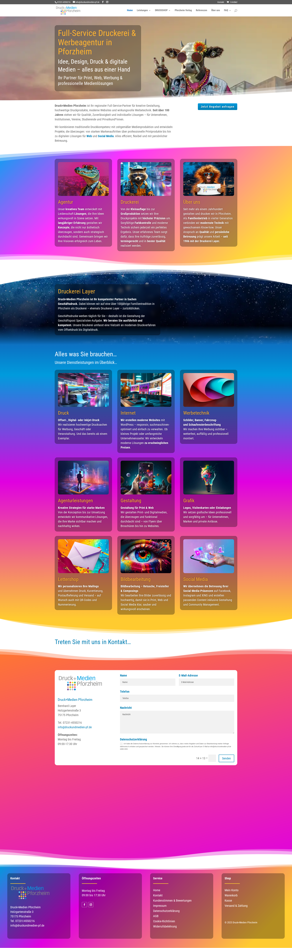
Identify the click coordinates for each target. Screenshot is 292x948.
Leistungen (142, 10)
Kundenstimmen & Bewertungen (172, 900)
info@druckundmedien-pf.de (75, 727)
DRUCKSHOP (161, 10)
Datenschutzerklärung (133, 739)
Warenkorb (231, 895)
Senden (226, 758)
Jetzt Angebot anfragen (217, 106)
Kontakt (220, 2)
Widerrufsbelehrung (165, 926)
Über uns (215, 10)
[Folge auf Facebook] (84, 904)
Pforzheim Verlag (183, 10)
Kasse (228, 900)
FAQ (226, 10)
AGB (155, 916)
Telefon (124, 691)
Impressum (160, 906)
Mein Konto (231, 890)
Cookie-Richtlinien (164, 921)
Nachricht (126, 708)
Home (130, 10)
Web (89, 136)
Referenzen (201, 10)
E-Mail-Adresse (188, 675)
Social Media (106, 136)
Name (123, 675)
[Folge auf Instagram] (90, 904)
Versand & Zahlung (236, 906)
